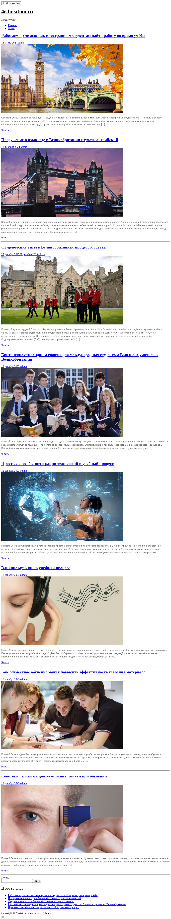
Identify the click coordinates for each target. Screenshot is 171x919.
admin (21, 42)
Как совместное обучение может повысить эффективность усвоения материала (73, 672)
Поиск (5, 877)
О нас (11, 28)
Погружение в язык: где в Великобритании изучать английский (59, 140)
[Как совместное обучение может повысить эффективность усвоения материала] (62, 748)
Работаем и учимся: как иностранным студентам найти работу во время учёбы (73, 35)
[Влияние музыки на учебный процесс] (62, 644)
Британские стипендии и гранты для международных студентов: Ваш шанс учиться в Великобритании (67, 904)
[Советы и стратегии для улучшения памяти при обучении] (62, 852)
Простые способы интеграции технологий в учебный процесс (57, 463)
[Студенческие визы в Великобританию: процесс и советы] (62, 323)
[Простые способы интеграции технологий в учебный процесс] (62, 539)
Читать (5, 130)
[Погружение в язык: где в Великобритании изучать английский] (62, 216)
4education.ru (17, 11)
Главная (12, 25)
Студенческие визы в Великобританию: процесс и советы (54, 247)
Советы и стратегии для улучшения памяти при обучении (54, 776)
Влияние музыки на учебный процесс (35, 568)
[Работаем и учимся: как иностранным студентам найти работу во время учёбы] (62, 111)
